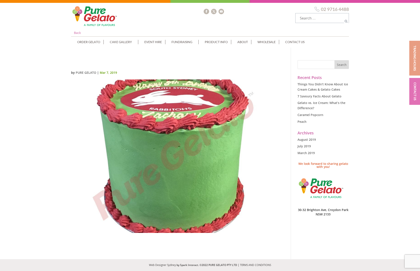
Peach (302, 122)
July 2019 (304, 146)
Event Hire (153, 42)
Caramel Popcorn (310, 115)
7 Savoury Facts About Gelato (319, 96)
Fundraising (182, 42)
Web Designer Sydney (163, 265)
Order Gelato (88, 42)
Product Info (216, 42)
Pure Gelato (86, 72)
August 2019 (307, 139)
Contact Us (294, 42)
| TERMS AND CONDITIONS (254, 265)
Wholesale (266, 42)
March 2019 (306, 153)
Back (77, 33)
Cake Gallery (121, 42)
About (242, 42)
